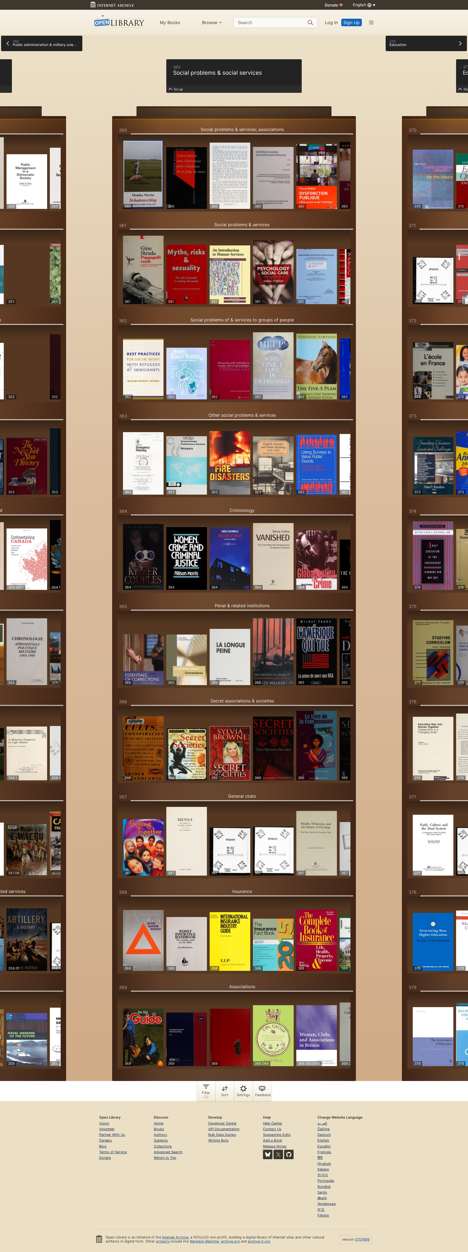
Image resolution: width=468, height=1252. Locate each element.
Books (159, 1129)
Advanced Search (168, 1152)
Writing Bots (218, 1140)
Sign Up (351, 22)
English (323, 1140)
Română (323, 1187)
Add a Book (272, 1140)
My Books (170, 22)
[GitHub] (289, 1154)
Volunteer (107, 1129)
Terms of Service (113, 1152)
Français (324, 1152)
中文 (320, 1210)
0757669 (362, 1239)
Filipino (323, 1215)
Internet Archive (175, 1237)
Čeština (323, 1129)
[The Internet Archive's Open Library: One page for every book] (119, 22)
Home (158, 1123)
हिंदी (320, 1158)
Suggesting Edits (277, 1135)
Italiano (323, 1169)
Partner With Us (112, 1135)
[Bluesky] (267, 1154)
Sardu (322, 1192)
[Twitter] (278, 1154)
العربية (322, 1123)
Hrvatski (324, 1164)
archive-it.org (259, 1241)
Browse (209, 22)
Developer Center (222, 1123)
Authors (160, 1135)
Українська (326, 1204)
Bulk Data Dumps (222, 1135)
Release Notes (275, 1146)
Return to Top (165, 1158)
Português (325, 1181)
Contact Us (272, 1129)
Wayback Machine (204, 1241)
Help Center (272, 1123)
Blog (102, 1146)
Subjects (161, 1140)
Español (323, 1146)
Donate (334, 5)
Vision (104, 1123)
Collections (163, 1146)
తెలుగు (322, 1198)
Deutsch (324, 1135)
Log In (331, 22)
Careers (105, 1140)
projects (163, 1241)
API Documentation (223, 1129)
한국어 (322, 1175)
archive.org (230, 1241)
